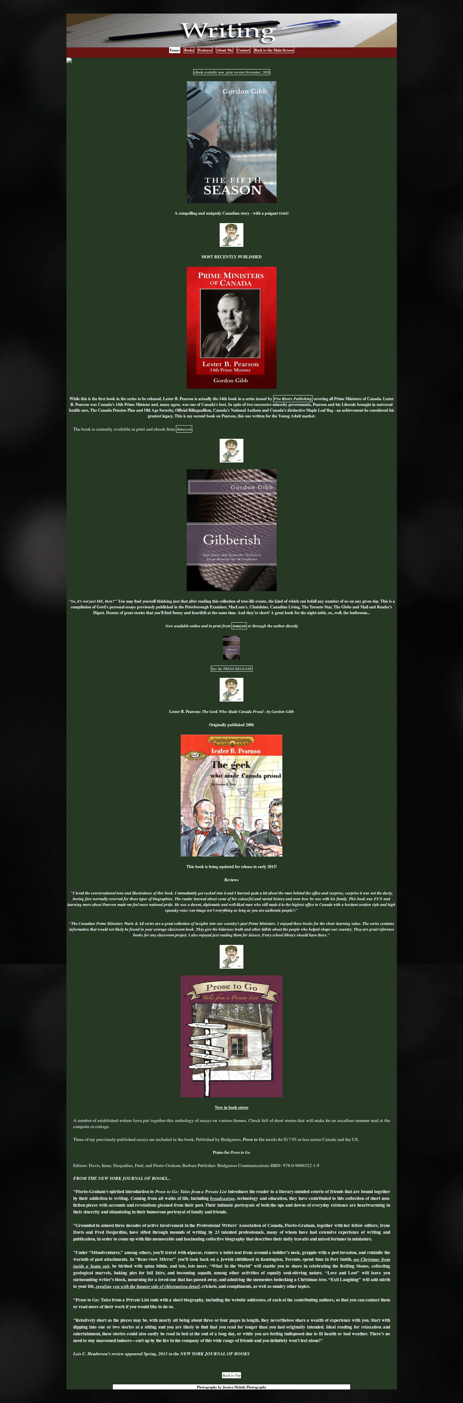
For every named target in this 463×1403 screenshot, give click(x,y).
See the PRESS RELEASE (232, 668)
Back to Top (231, 1375)
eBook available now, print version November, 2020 (231, 72)
